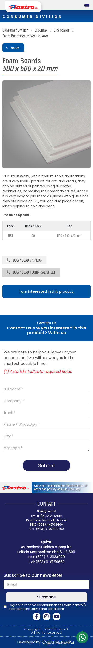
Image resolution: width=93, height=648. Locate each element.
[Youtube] (56, 616)
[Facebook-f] (36, 616)
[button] (87, 5)
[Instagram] (46, 616)
